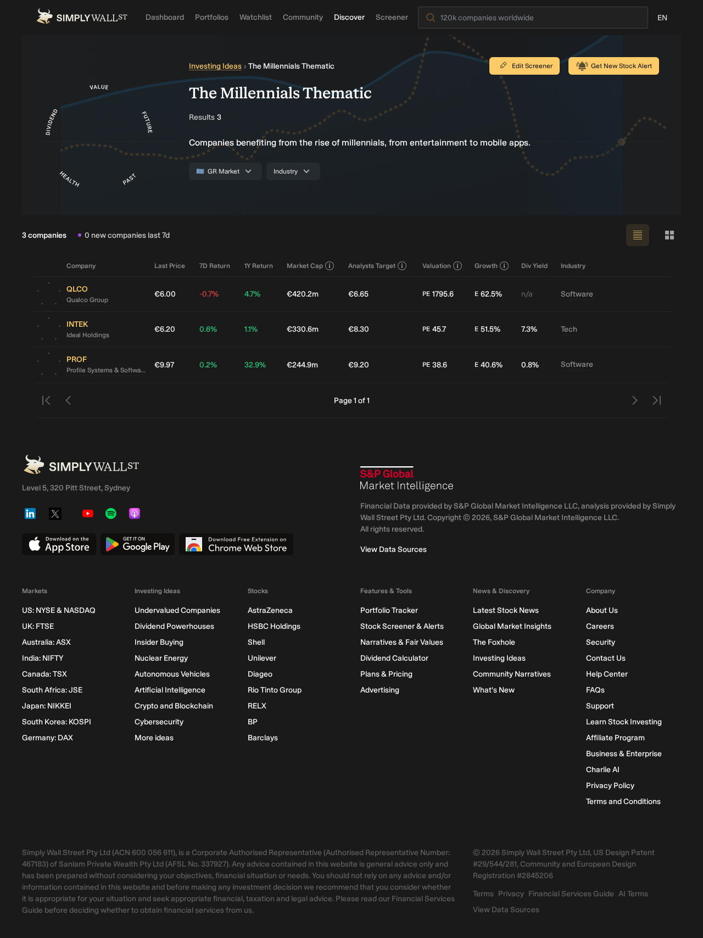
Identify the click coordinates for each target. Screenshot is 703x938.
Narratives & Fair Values (401, 642)
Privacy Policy (610, 785)
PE (426, 294)
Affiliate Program (615, 737)
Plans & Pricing (386, 674)
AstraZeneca (270, 610)
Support (600, 706)
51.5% (487, 329)
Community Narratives (512, 674)
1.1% (251, 329)
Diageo (260, 674)
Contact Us (606, 658)
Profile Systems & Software (106, 370)
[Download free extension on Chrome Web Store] (236, 544)
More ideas (154, 737)
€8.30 (358, 329)
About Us (602, 610)
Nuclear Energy (161, 658)
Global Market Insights (512, 626)
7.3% (529, 329)
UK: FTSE (38, 626)
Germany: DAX (47, 737)
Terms (483, 893)
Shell (256, 642)
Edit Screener (532, 66)
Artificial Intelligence (170, 690)
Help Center (607, 674)
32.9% (255, 365)
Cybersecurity (159, 722)
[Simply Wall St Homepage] (82, 16)
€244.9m (302, 365)
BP (253, 722)
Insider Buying (159, 642)
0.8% (530, 365)
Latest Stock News (506, 610)
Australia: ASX (46, 642)
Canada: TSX (44, 674)
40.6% (489, 365)
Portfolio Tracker (389, 610)
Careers (600, 626)
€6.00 (165, 294)
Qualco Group (87, 300)
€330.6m (303, 329)
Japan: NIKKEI (46, 706)
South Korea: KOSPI (56, 722)
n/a (527, 294)
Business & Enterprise (624, 753)
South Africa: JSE (52, 690)
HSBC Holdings (274, 626)
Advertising (379, 690)
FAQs (595, 690)
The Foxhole (494, 642)
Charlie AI (603, 769)
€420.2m (303, 294)
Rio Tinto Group (275, 690)
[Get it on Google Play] (138, 544)
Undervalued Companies (177, 610)
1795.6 (438, 294)
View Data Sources (393, 549)
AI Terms (633, 893)
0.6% (208, 329)
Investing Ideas (215, 66)
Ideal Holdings (87, 335)
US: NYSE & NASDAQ (59, 610)
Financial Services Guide (571, 893)
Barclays (263, 737)
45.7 (434, 329)
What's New (494, 690)
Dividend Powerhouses (174, 626)
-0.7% (209, 294)
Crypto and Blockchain (174, 706)
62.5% (488, 294)
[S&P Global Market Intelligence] (407, 479)
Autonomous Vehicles (172, 674)
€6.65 (358, 294)
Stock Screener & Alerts (402, 626)
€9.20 (358, 365)
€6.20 (164, 329)
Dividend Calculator (394, 658)
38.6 (434, 365)
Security (600, 642)
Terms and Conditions (623, 801)
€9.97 (164, 365)
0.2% (208, 365)
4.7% (252, 294)
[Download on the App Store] (59, 544)
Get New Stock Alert (621, 66)
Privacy (511, 893)
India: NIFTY (42, 658)
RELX (257, 706)
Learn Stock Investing (624, 722)
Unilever (262, 658)
